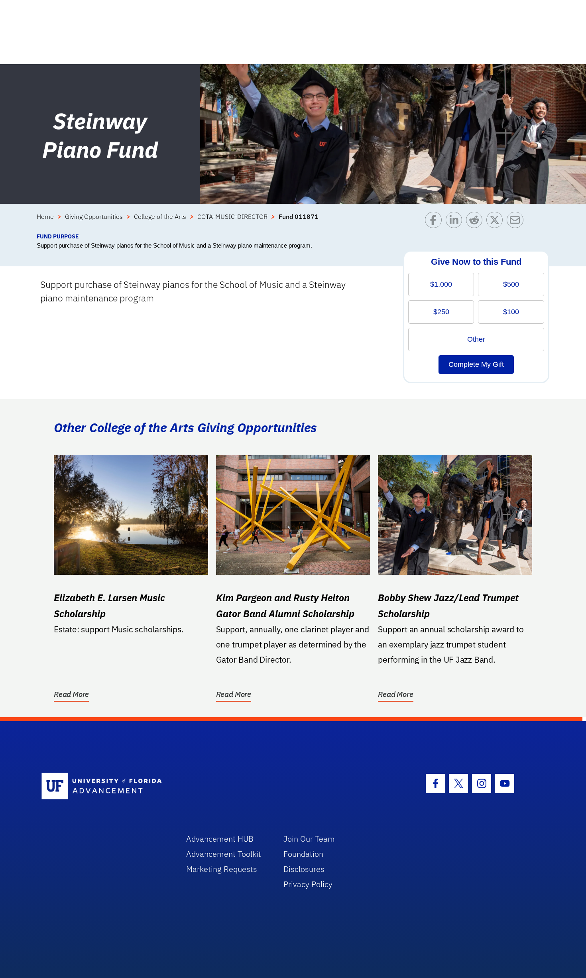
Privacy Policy (307, 884)
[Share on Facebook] (435, 222)
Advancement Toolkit (223, 853)
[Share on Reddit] (476, 222)
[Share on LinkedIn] (456, 222)
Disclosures (303, 869)
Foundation (303, 853)
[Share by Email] (517, 222)
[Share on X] (496, 222)
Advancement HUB (220, 838)
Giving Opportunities (94, 216)
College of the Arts (160, 216)
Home (45, 216)
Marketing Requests (221, 869)
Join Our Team (309, 838)
